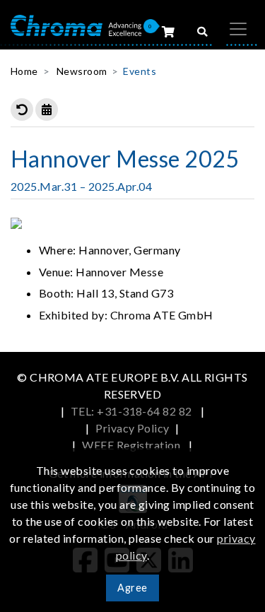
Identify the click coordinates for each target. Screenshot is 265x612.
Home (24, 71)
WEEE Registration (132, 445)
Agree (132, 588)
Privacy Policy (132, 428)
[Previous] (22, 109)
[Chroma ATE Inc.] (76, 24)
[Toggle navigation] (238, 29)
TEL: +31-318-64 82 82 (133, 411)
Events (139, 71)
